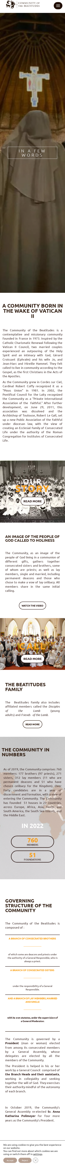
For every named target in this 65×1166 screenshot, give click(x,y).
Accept (10, 1160)
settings (37, 1154)
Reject (25, 1160)
